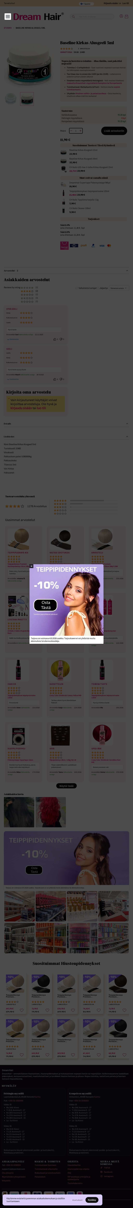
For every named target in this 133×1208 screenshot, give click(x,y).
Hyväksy (92, 1200)
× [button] (31, 566)
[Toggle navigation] (8, 16)
